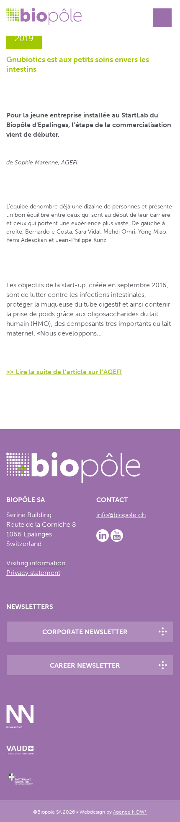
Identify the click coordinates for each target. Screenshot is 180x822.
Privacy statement (33, 573)
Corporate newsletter (85, 632)
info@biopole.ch (121, 515)
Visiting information (35, 563)
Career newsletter (85, 665)
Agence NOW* (130, 812)
